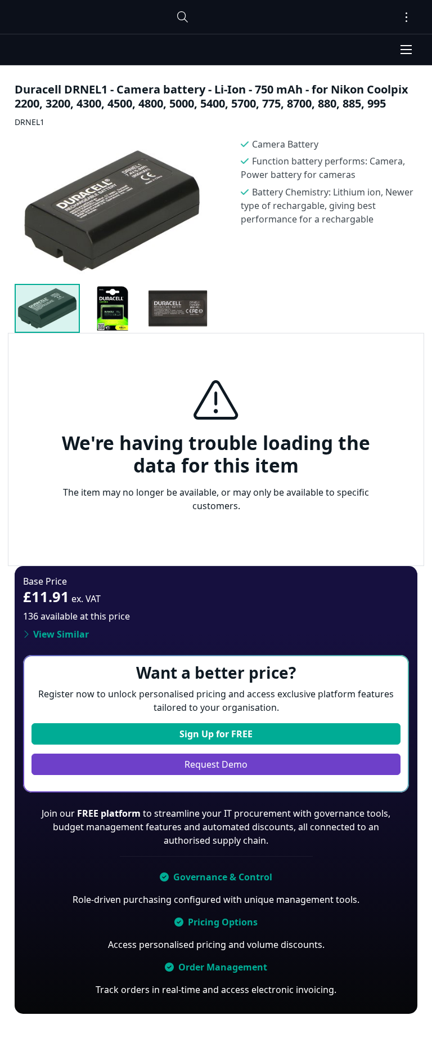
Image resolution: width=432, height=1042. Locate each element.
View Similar (61, 634)
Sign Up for (216, 734)
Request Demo (216, 764)
